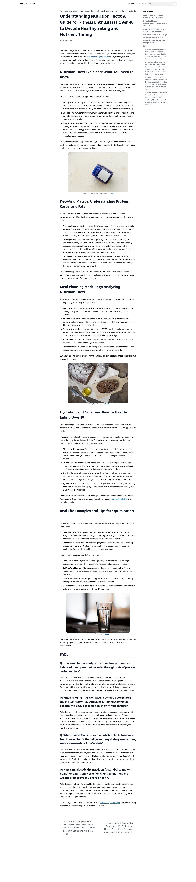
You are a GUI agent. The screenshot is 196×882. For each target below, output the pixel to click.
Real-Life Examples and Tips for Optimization (154, 41)
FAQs (145, 46)
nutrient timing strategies (98, 57)
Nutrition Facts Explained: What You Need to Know (153, 16)
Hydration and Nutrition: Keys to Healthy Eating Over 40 (155, 36)
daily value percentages (110, 802)
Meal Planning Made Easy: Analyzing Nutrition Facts (153, 30)
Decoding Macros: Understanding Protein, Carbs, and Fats (155, 23)
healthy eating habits (118, 499)
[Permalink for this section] (72, 77)
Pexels (112, 193)
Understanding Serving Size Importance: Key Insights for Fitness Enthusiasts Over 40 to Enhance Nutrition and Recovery (117, 828)
